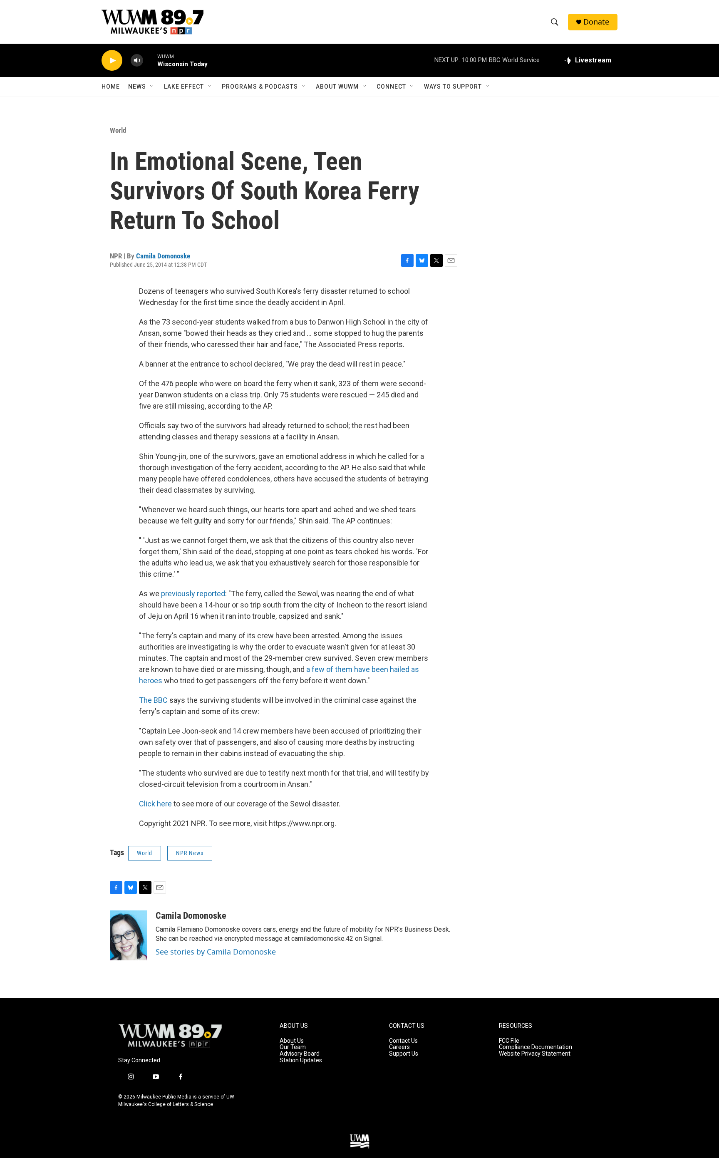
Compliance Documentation (535, 1047)
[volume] (137, 60)
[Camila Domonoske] (128, 935)
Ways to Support (453, 86)
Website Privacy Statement (534, 1054)
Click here (155, 803)
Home (111, 86)
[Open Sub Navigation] (152, 86)
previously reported (193, 593)
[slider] (150, 60)
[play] (112, 60)
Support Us (403, 1054)
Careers (399, 1047)
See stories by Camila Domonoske (216, 952)
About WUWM (337, 86)
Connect (391, 86)
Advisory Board (300, 1054)
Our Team (293, 1047)
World (118, 130)
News (137, 86)
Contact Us (403, 1041)
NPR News (189, 853)
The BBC (153, 700)
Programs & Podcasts (260, 86)
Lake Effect (184, 86)
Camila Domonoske (163, 256)
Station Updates (301, 1060)
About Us (292, 1041)
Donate (596, 21)
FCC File (509, 1041)
